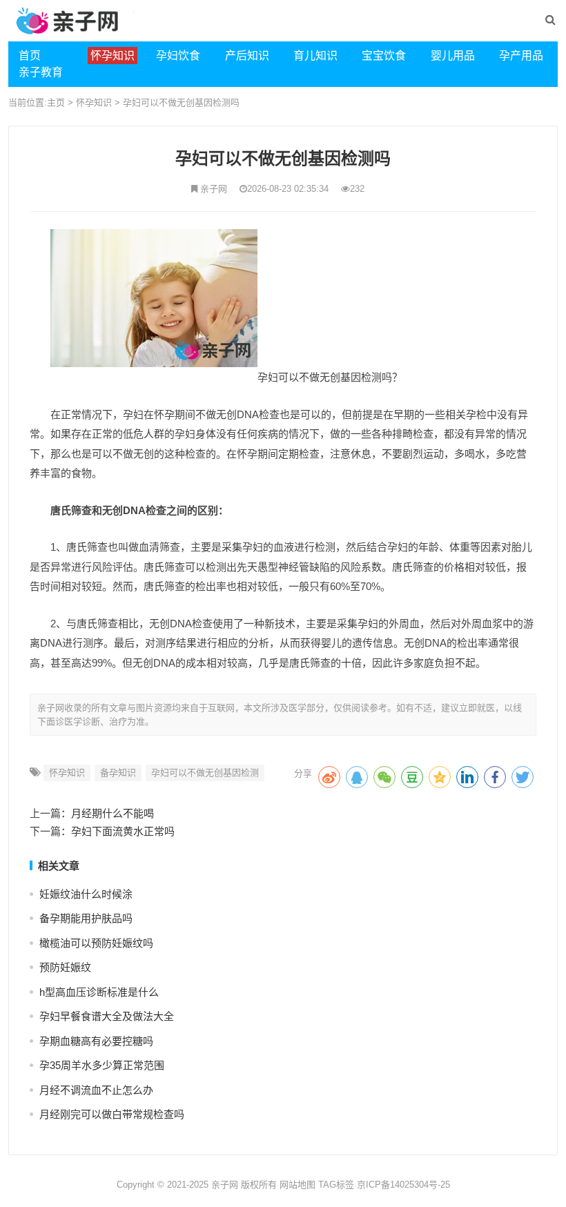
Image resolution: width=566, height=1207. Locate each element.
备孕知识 (118, 772)
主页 (56, 102)
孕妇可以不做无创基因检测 (205, 772)
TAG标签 (336, 1184)
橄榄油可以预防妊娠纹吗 (96, 943)
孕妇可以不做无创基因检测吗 (181, 102)
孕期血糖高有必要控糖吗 (96, 1041)
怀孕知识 (94, 102)
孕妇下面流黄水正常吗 (123, 831)
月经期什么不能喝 (112, 813)
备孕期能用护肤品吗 (86, 918)
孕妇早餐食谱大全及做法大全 (106, 1016)
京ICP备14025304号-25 (403, 1184)
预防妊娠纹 (65, 967)
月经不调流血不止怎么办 (96, 1090)
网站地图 (297, 1184)
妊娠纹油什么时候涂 (86, 894)
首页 (30, 55)
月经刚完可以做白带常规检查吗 (111, 1114)
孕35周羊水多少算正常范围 (101, 1065)
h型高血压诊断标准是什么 (99, 992)
